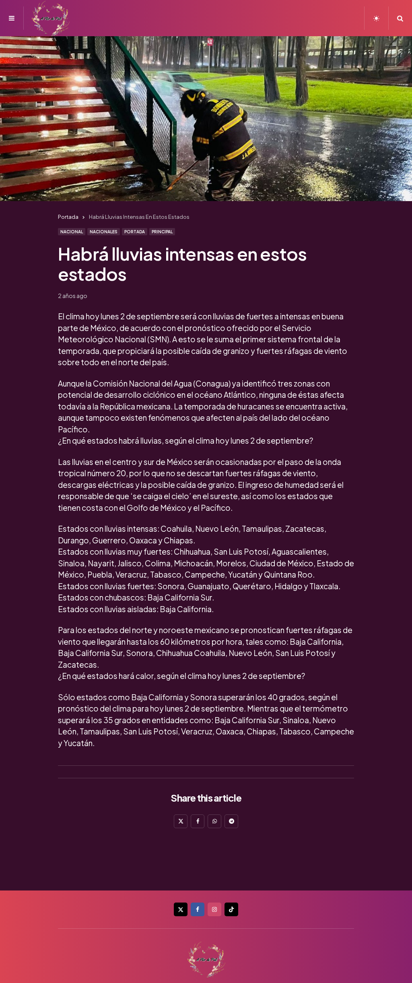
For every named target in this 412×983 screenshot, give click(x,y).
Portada (134, 231)
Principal (162, 231)
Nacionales (103, 231)
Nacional (71, 231)
